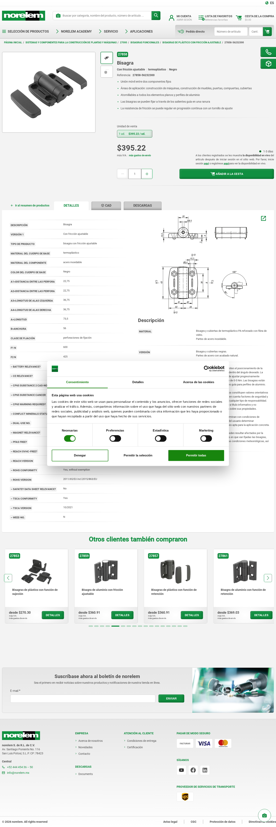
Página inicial (13, 42)
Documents (85, 774)
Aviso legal (170, 821)
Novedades (85, 747)
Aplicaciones (141, 31)
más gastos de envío (140, 155)
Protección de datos (222, 821)
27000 (123, 42)
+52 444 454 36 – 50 (19, 767)
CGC (193, 821)
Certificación (135, 747)
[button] (91, 626)
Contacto (84, 753)
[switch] (115, 438)
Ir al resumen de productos (32, 205)
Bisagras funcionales (145, 42)
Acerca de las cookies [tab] (198, 382)
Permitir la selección (138, 455)
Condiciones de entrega (141, 740)
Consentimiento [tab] (77, 382)
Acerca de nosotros (90, 740)
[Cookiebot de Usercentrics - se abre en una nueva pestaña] (206, 369)
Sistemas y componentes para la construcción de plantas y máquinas (71, 42)
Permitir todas (196, 455)
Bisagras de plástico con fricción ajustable (191, 42)
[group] (33, 586)
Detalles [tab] (138, 382)
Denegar (80, 455)
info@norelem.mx (17, 772)
